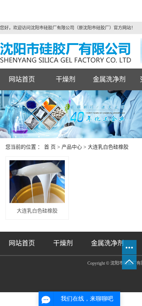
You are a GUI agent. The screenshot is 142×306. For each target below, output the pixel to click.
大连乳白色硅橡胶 (108, 147)
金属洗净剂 (109, 79)
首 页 (50, 147)
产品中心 (72, 147)
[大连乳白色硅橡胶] (37, 181)
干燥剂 (65, 79)
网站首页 (22, 79)
